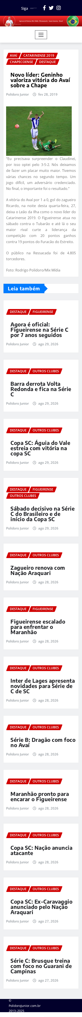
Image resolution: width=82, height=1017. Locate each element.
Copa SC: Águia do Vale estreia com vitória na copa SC (40, 448)
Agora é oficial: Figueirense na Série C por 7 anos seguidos (39, 329)
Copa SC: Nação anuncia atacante (41, 850)
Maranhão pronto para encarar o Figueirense (39, 796)
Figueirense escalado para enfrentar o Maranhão (37, 626)
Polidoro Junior (17, 94)
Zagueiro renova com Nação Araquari (37, 570)
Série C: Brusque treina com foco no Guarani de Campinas (41, 965)
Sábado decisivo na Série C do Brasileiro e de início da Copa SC (42, 513)
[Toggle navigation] (41, 34)
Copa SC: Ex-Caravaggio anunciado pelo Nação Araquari (41, 906)
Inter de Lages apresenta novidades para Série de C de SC (42, 685)
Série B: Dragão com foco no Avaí (42, 742)
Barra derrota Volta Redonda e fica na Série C (40, 388)
